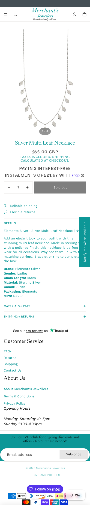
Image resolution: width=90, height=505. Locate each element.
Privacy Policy (14, 403)
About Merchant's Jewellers (26, 389)
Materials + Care (17, 306)
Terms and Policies (45, 475)
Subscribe (73, 454)
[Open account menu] (74, 14)
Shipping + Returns (19, 316)
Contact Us (12, 370)
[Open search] (15, 14)
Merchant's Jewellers (50, 468)
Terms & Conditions (19, 396)
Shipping (11, 364)
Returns (10, 358)
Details (10, 223)
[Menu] (5, 14)
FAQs (8, 351)
